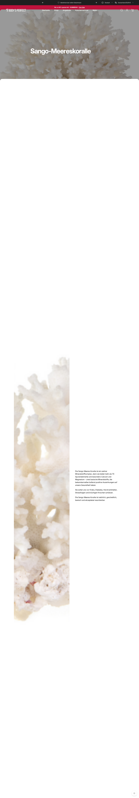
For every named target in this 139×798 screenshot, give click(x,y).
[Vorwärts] (96, 2)
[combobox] (107, 2)
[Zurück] (42, 2)
